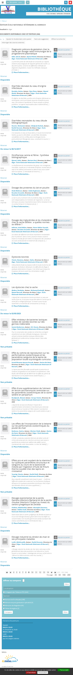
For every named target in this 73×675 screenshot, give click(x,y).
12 (40, 572)
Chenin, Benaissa (17, 260)
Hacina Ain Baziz (45, 362)
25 (56, 575)
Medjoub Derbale (37, 126)
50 (60, 575)
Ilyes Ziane (33, 91)
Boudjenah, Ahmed (18, 398)
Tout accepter (64, 670)
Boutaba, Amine (17, 91)
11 (36, 572)
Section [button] (7, 596)
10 (32, 572)
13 (44, 572)
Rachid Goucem (17, 128)
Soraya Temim (36, 398)
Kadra (32, 260)
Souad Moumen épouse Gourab (22, 362)
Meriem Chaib (35, 431)
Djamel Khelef (31, 57)
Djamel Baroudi (17, 292)
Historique (27, 2)
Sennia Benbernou (18, 327)
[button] (55, 49)
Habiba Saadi (22, 509)
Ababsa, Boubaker (18, 290)
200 (68, 575)
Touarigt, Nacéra (17, 474)
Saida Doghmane (34, 191)
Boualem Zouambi (18, 193)
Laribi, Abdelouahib (18, 542)
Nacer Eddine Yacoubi (40, 227)
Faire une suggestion (41, 39)
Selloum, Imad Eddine (19, 227)
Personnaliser (42, 672)
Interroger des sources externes (13, 42)
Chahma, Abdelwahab (19, 507)
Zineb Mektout (17, 191)
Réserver (3, 76)
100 (64, 575)
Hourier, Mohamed (18, 126)
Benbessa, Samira (18, 431)
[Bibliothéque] (12, 10)
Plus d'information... (22, 72)
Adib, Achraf (16, 57)
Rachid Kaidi (34, 474)
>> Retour (3, 21)
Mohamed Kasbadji (37, 290)
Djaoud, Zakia (16, 160)
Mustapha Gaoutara (40, 507)
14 (48, 572)
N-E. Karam (34, 327)
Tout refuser (32, 672)
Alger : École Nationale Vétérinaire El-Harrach (27, 59)
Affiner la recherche (58, 39)
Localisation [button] (8, 588)
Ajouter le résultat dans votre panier (18, 39)
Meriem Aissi (32, 160)
